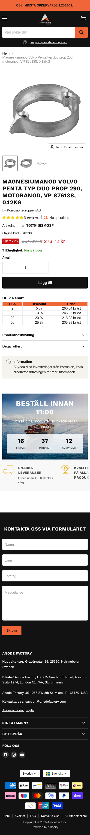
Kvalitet (20, 816)
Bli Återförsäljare (76, 816)
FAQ (33, 816)
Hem (6, 53)
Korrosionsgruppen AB (24, 210)
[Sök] (81, 32)
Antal (6, 257)
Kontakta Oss (50, 816)
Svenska (57, 773)
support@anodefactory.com (48, 42)
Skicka (12, 630)
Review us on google (18, 710)
